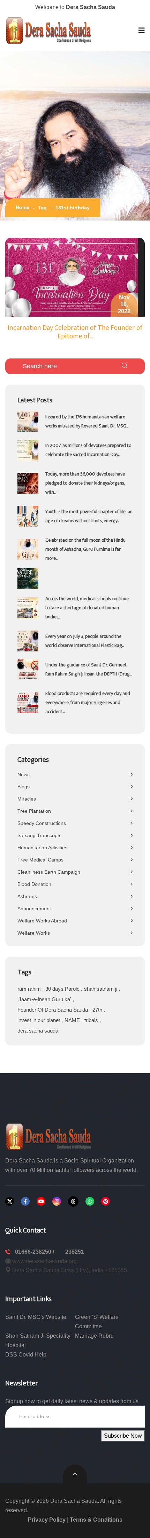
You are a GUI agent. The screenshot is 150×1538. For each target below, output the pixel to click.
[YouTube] (41, 1201)
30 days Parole (63, 989)
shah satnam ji (101, 989)
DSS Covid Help (25, 1355)
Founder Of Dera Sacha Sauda (53, 1010)
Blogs (23, 786)
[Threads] (73, 1201)
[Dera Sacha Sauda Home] (48, 30)
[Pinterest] (105, 1201)
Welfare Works (33, 933)
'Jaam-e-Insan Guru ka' (45, 999)
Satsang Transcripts (39, 835)
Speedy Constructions (41, 823)
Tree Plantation (34, 811)
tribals (91, 1020)
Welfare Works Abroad (42, 920)
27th (98, 1010)
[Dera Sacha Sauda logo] (48, 1136)
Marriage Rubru (94, 1336)
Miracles (26, 799)
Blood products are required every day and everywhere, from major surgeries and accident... (87, 702)
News (23, 774)
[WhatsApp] (89, 1201)
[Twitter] (9, 1201)
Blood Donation (34, 884)
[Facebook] (25, 1201)
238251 (74, 1252)
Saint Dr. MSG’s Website (35, 1317)
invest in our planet (39, 1020)
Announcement (34, 908)
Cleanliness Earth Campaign (48, 872)
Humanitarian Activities (42, 847)
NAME (73, 1020)
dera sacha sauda (37, 1031)
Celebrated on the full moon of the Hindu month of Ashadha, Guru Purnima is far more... (85, 549)
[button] (141, 30)
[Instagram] (56, 1201)
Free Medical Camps (40, 860)
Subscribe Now (123, 1436)
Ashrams (27, 896)
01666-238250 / (35, 1252)
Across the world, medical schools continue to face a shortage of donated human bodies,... (87, 608)
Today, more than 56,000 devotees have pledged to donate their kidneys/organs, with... (85, 483)
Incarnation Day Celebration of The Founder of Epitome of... (75, 332)
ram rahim (29, 989)
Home (22, 207)
